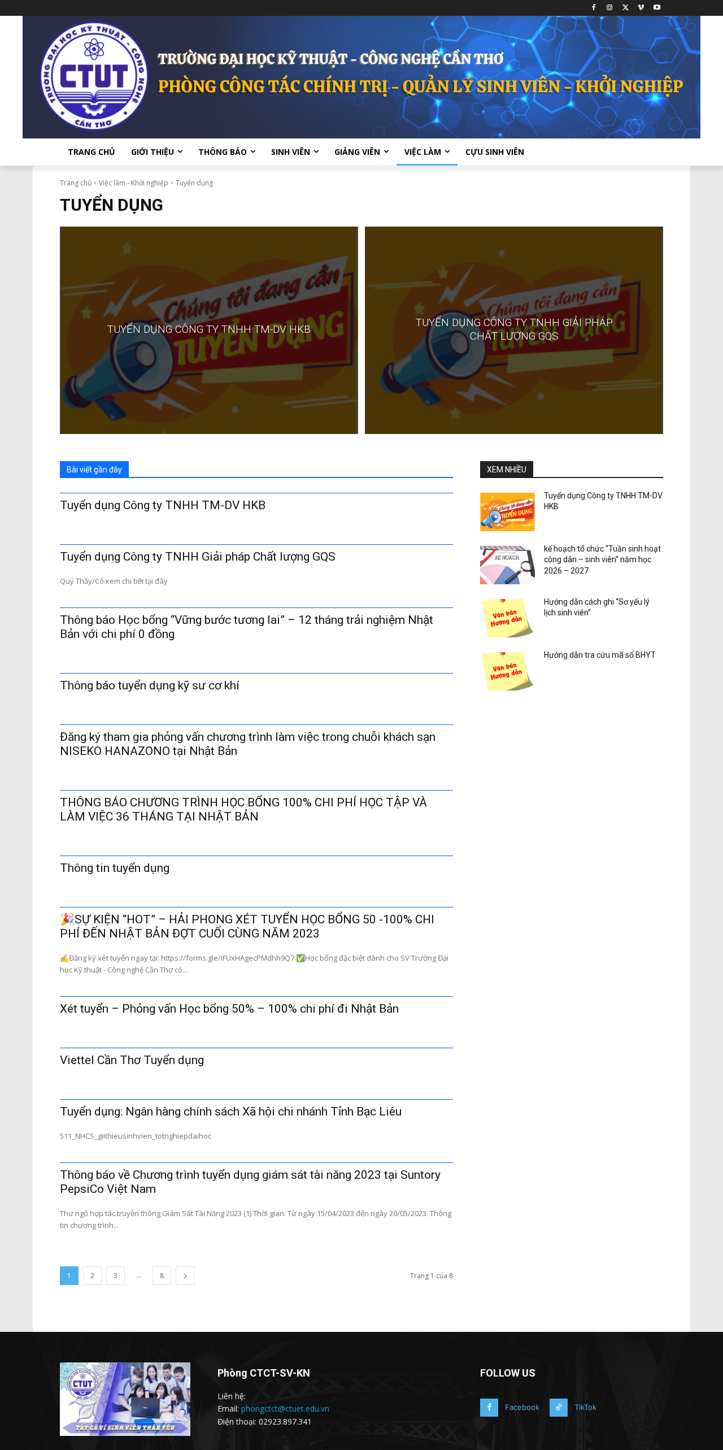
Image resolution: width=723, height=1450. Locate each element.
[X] (625, 8)
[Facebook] (593, 8)
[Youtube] (656, 8)
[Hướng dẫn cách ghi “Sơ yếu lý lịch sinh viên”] (507, 618)
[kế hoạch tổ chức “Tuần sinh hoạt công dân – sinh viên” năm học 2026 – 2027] (507, 565)
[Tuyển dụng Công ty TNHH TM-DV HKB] (209, 330)
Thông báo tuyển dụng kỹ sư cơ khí (149, 685)
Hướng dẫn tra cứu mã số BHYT (600, 654)
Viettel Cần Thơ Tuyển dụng (132, 1060)
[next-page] (185, 1275)
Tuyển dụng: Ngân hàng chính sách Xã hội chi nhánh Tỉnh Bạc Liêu (231, 1111)
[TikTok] (559, 1408)
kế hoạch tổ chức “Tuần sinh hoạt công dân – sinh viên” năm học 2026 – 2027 (602, 559)
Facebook (522, 1407)
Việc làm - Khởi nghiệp (133, 183)
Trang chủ (76, 183)
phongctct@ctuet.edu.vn (285, 1408)
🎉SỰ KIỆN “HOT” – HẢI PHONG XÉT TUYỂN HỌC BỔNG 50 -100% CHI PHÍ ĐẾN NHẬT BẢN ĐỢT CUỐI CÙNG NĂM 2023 (247, 926)
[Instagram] (609, 8)
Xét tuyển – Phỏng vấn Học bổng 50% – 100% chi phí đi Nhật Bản (229, 1008)
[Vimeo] (640, 8)
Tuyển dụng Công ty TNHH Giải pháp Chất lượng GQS (198, 556)
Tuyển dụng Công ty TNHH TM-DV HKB (162, 505)
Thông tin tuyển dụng (114, 868)
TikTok (585, 1407)
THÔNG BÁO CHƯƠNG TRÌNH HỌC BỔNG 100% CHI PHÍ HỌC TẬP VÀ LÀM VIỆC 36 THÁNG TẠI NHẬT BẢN (243, 809)
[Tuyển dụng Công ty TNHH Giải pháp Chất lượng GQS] (514, 330)
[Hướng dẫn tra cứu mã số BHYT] (507, 671)
